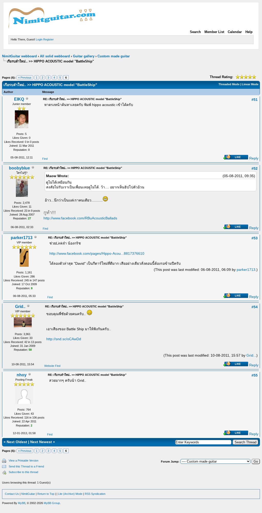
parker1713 (21, 238)
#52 (255, 168)
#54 (255, 307)
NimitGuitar (28, 493)
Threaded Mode (229, 84)
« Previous (24, 77)
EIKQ (19, 99)
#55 (255, 375)
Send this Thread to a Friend (26, 466)
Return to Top (45, 493)
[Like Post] (235, 158)
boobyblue (19, 168)
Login (39, 39)
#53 (255, 238)
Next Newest (41, 442)
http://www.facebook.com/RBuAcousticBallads (80, 218)
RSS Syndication (95, 493)
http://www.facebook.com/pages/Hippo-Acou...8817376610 (96, 253)
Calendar (235, 32)
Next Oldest (17, 442)
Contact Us (12, 493)
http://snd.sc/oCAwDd (63, 339)
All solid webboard (55, 56)
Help (249, 32)
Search (195, 32)
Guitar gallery (83, 56)
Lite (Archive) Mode (70, 493)
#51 (255, 100)
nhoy (22, 375)
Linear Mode (250, 84)
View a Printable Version (23, 460)
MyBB (21, 503)
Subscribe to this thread (23, 472)
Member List (214, 32)
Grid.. (20, 306)
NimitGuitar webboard (19, 56)
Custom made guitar (113, 56)
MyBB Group (52, 503)
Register (48, 39)
